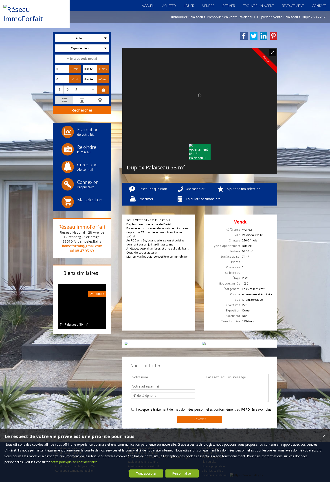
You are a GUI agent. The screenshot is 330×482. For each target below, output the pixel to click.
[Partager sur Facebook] (244, 36)
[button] (59, 89)
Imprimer (146, 199)
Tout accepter (146, 473)
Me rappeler (195, 189)
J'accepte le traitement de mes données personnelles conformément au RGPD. (193, 409)
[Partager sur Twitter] (253, 36)
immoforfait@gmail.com (82, 245)
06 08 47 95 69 (82, 250)
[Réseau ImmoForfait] (34, 18)
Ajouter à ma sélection (243, 189)
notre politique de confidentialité (74, 462)
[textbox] (82, 59)
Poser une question (153, 189)
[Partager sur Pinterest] (273, 36)
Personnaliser (182, 473)
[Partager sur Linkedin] (263, 36)
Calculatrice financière (203, 199)
